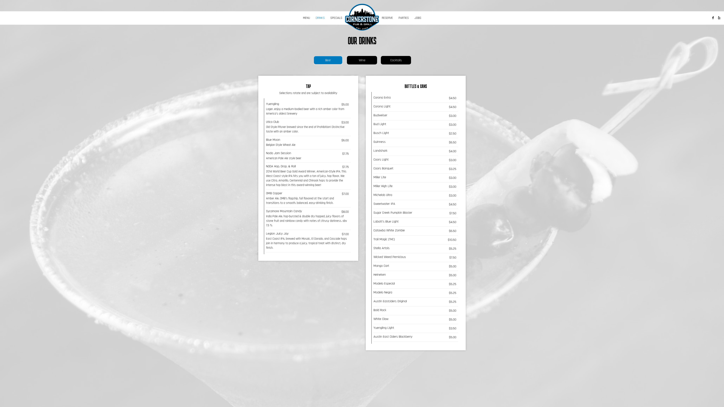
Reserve (387, 18)
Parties (404, 18)
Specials (336, 18)
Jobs (417, 18)
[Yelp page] (719, 18)
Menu (306, 18)
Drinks (320, 18)
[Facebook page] (713, 18)
